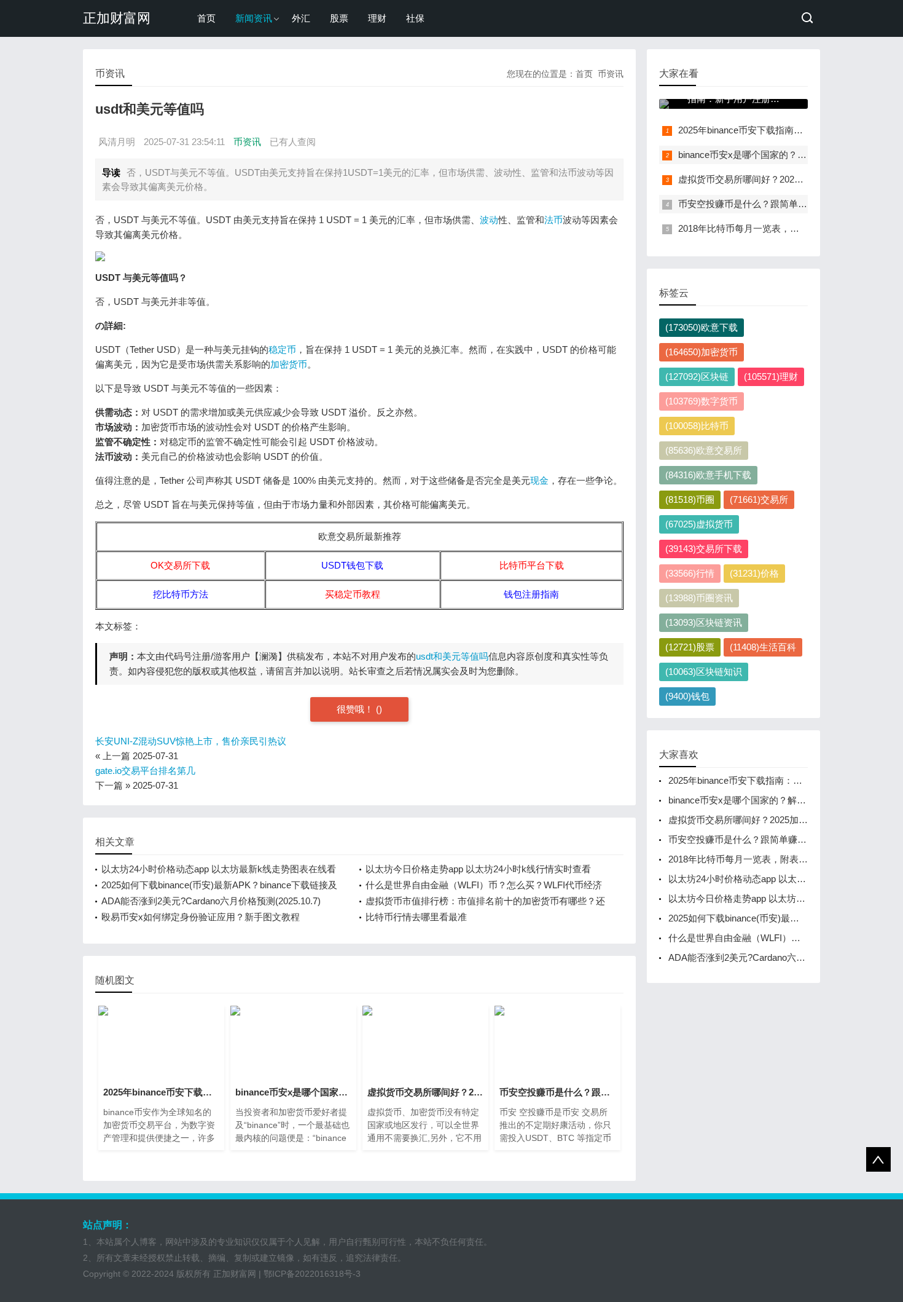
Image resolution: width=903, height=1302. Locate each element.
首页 (206, 18)
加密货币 (288, 364)
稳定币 (282, 349)
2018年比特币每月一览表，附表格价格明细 (766, 228)
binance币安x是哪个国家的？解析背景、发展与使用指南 (783, 800)
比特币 (697, 425)
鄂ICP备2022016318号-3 (312, 1274)
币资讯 (611, 74)
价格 (754, 573)
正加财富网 (116, 18)
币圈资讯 (699, 598)
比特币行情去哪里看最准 (416, 917)
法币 (553, 220)
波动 (489, 220)
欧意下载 (701, 327)
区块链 (697, 376)
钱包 (687, 696)
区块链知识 (703, 671)
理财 (377, 18)
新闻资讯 (253, 18)
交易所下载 (703, 548)
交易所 (759, 499)
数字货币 (701, 401)
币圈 (689, 499)
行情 (689, 573)
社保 (415, 18)
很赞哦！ (356, 709)
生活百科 (763, 647)
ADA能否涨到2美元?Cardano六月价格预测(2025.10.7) (211, 901)
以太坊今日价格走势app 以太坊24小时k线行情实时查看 (478, 869)
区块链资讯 (703, 622)
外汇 (301, 18)
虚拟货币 (699, 524)
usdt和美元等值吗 (452, 656)
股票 (339, 18)
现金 (539, 480)
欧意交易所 (703, 450)
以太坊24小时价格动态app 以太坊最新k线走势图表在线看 (218, 869)
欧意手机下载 (708, 475)
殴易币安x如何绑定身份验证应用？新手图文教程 (200, 917)
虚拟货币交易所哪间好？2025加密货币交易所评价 (780, 179)
